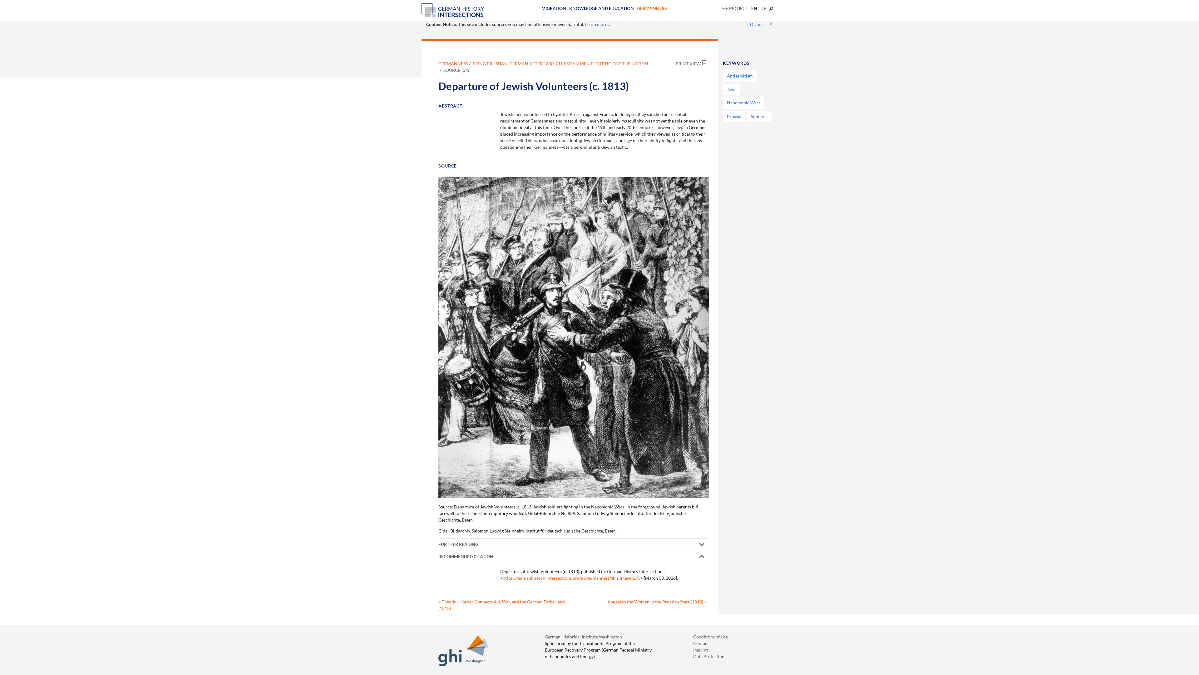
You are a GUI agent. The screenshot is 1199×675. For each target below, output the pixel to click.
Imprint (700, 649)
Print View (688, 63)
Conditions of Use (710, 636)
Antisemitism (740, 75)
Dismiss (761, 24)
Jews (731, 89)
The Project (734, 8)
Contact (701, 643)
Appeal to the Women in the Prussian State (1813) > (657, 601)
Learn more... (597, 24)
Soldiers (759, 116)
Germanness (652, 8)
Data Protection (708, 656)
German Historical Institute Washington (583, 636)
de (763, 8)
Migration (553, 8)
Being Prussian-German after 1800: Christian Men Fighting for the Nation (560, 63)
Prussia (734, 116)
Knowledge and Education (601, 8)
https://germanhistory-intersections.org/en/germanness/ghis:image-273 (571, 578)
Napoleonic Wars (743, 102)
